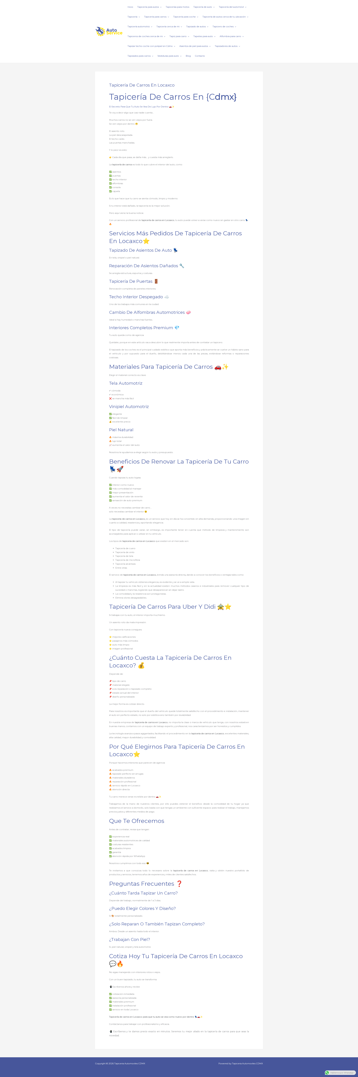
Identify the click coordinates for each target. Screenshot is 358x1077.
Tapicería (132, 16)
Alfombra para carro (230, 36)
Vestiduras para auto (168, 56)
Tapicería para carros (155, 16)
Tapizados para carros (139, 56)
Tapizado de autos (196, 26)
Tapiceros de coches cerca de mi (145, 36)
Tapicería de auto (202, 7)
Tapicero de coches (223, 26)
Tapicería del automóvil (231, 7)
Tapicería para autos (148, 7)
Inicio (130, 7)
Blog (188, 56)
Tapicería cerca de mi (167, 26)
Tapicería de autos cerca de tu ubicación (224, 16)
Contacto (200, 56)
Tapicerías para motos (177, 7)
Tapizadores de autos (226, 46)
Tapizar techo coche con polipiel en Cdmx (150, 46)
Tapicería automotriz (139, 26)
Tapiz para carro (178, 36)
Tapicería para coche (184, 16)
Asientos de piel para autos (193, 46)
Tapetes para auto (203, 36)
